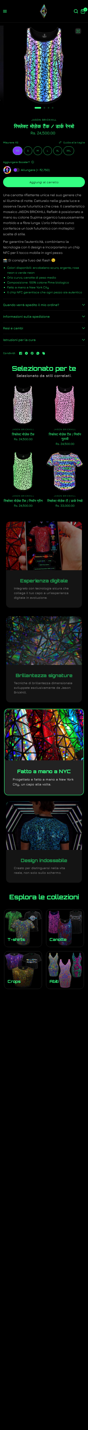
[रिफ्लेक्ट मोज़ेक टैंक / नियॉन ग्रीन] (23, 471)
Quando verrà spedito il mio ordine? (31, 305)
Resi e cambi (13, 328)
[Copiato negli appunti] (43, 353)
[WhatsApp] (37, 353)
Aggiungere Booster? (16, 162)
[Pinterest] (32, 353)
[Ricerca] (75, 11)
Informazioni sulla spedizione (26, 316)
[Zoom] (78, 31)
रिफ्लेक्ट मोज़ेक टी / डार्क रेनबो (65, 501)
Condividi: (9, 353)
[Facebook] (20, 353)
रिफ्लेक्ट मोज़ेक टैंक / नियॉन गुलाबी (65, 436)
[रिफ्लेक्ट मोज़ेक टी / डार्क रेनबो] (65, 471)
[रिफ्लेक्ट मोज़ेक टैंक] (23, 405)
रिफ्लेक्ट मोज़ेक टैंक (23, 434)
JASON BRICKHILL (23, 429)
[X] (26, 353)
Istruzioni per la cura (19, 340)
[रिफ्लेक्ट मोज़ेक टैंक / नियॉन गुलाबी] (65, 405)
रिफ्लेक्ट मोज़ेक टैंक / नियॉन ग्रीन (23, 501)
